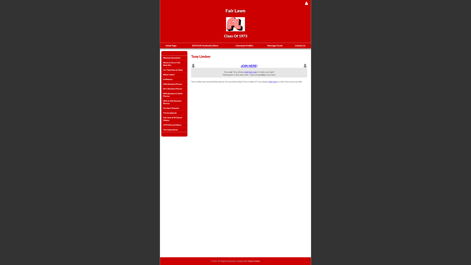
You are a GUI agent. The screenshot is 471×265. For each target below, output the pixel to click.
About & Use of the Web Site (171, 63)
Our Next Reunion (171, 108)
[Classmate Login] (306, 3)
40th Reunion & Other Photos (173, 94)
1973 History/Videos (172, 125)
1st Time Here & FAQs (173, 70)
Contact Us (300, 45)
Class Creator (254, 261)
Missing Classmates (172, 58)
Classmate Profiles (244, 45)
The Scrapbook (170, 113)
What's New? (169, 74)
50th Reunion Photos (172, 84)
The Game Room (170, 130)
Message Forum (274, 45)
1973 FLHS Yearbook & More (205, 45)
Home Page (171, 45)
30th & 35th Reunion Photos (172, 102)
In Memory (168, 79)
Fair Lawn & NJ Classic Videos (172, 118)
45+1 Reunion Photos (172, 89)
